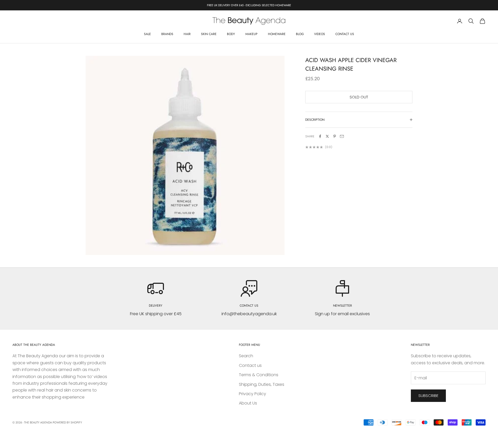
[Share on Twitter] (327, 136)
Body (231, 34)
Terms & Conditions (258, 375)
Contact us (344, 34)
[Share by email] (342, 136)
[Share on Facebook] (320, 136)
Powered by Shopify (67, 422)
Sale (147, 34)
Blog (300, 34)
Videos (319, 34)
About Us (248, 403)
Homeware (277, 34)
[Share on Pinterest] (335, 136)
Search (246, 356)
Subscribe (428, 395)
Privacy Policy (252, 394)
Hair (187, 34)
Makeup (251, 34)
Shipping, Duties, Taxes (261, 384)
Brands (167, 34)
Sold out (359, 97)
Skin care (209, 34)
